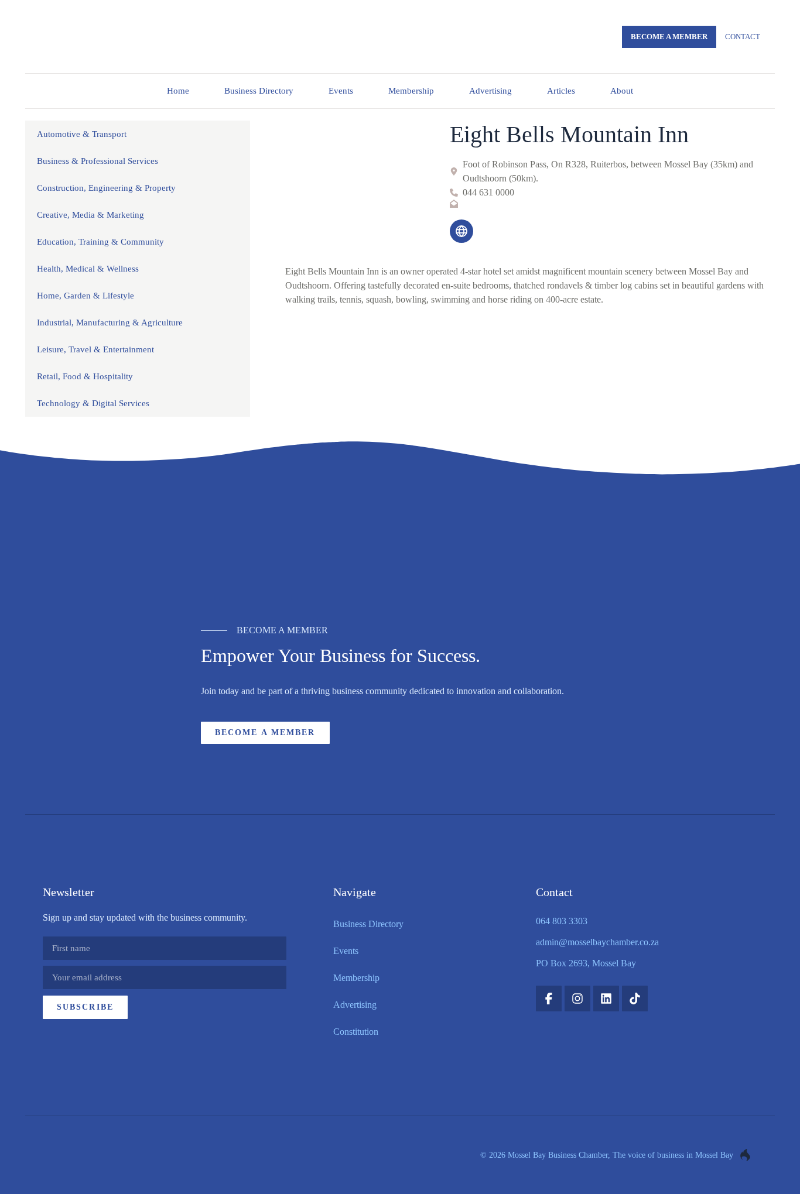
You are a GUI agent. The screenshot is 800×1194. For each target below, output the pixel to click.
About (621, 90)
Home (178, 90)
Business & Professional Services (97, 161)
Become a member (669, 36)
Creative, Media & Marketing (90, 214)
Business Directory (258, 90)
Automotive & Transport (82, 134)
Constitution (355, 1032)
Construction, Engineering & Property (106, 188)
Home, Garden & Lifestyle (85, 295)
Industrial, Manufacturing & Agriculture (110, 322)
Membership (411, 90)
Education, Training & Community (100, 241)
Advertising (490, 90)
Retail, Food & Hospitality (85, 376)
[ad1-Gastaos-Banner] (400, 548)
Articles (561, 90)
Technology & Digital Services (93, 403)
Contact (742, 36)
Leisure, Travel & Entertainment (95, 349)
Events (341, 90)
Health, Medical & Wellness (88, 268)
